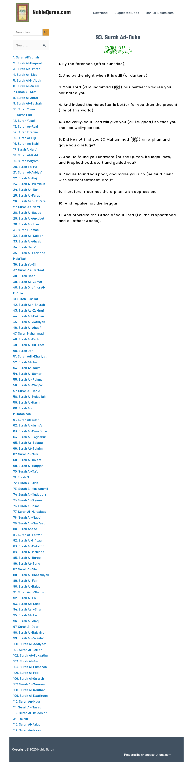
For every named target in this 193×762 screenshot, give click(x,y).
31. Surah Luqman (26, 230)
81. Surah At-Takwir (27, 534)
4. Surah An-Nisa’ (25, 74)
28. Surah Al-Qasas (27, 212)
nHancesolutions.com (156, 754)
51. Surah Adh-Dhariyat (30, 356)
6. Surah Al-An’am (26, 86)
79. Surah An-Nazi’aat (29, 523)
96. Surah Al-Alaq (26, 621)
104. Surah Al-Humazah (30, 667)
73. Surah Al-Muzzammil (30, 488)
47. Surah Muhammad (28, 333)
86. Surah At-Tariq (26, 563)
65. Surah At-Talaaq (28, 442)
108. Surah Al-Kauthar (29, 690)
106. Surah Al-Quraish (28, 678)
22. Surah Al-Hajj (25, 178)
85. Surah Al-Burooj (27, 557)
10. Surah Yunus (24, 109)
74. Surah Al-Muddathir (29, 494)
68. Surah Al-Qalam (27, 460)
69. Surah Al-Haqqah (28, 466)
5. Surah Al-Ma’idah (27, 80)
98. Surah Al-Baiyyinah (29, 632)
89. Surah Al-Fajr (25, 580)
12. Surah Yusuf (24, 120)
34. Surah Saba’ (24, 247)
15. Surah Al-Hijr (24, 138)
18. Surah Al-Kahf (25, 155)
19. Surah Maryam (25, 161)
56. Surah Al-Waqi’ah (28, 385)
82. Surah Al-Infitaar (28, 540)
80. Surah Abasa (25, 529)
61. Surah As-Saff (26, 419)
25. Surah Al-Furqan (27, 195)
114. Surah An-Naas (27, 730)
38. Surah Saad (24, 276)
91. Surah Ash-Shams (28, 592)
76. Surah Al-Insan (26, 506)
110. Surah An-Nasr (26, 701)
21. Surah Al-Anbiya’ (27, 172)
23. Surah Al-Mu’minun (29, 184)
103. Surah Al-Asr (25, 661)
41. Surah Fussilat (25, 299)
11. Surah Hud (22, 115)
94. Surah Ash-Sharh (28, 609)
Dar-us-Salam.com (160, 13)
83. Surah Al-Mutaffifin (29, 546)
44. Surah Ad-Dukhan (28, 316)
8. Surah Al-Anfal (25, 97)
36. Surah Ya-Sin (25, 264)
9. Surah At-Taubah (27, 103)
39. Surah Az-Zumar (27, 282)
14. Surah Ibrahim (25, 132)
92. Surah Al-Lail (25, 598)
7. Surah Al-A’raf (25, 92)
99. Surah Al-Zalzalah (28, 638)
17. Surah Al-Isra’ (25, 149)
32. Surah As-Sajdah (28, 235)
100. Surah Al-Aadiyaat (30, 644)
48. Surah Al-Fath (26, 339)
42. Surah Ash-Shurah (29, 304)
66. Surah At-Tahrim (28, 448)
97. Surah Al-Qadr (25, 626)
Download (100, 13)
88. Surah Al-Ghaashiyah (31, 575)
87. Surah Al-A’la (25, 569)
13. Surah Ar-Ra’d (25, 126)
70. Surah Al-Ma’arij (27, 471)
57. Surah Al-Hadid (26, 391)
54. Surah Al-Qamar (27, 373)
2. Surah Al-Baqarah (28, 63)
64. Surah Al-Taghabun (30, 437)
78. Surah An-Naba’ (27, 517)
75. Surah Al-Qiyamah (28, 500)
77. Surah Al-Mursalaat (29, 511)
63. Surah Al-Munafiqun (30, 431)
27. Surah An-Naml (26, 207)
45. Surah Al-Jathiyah (29, 322)
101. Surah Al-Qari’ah (27, 650)
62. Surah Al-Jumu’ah (28, 425)
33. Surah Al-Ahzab (27, 241)
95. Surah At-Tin (25, 615)
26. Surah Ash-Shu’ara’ (29, 201)
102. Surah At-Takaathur (31, 655)
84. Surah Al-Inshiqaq (28, 552)
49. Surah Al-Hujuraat (28, 345)
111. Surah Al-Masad (27, 707)
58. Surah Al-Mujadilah (29, 396)
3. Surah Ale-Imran (26, 69)
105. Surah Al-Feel (26, 672)
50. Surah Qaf (23, 350)
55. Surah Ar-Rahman (28, 379)
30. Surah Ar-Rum (26, 224)
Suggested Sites (126, 13)
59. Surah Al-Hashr (27, 402)
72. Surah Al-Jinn (25, 483)
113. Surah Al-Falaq (27, 724)
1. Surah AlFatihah (26, 57)
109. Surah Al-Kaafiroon (30, 695)
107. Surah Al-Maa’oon (29, 684)
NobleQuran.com (51, 12)
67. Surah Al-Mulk (25, 454)
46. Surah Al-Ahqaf (27, 327)
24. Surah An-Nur (25, 189)
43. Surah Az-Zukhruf (28, 310)
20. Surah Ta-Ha (25, 166)
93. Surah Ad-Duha (27, 603)
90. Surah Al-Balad (27, 586)
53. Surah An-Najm (26, 368)
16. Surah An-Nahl (26, 143)
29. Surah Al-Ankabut (28, 218)
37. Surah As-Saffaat (28, 270)
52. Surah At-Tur (25, 362)
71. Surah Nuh (22, 477)
